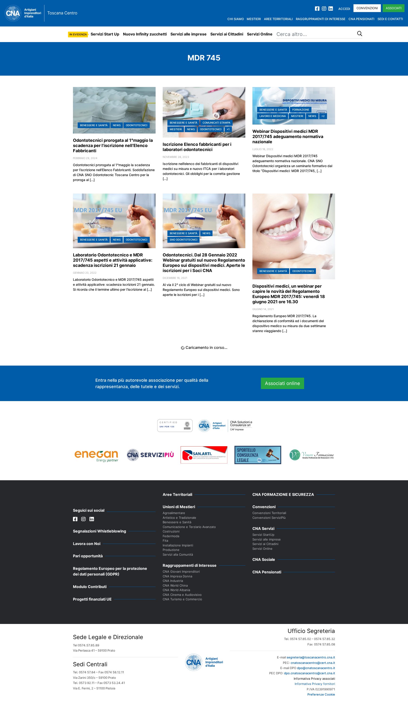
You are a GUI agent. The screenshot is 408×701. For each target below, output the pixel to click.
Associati (393, 8)
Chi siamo (235, 19)
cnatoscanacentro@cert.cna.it (313, 663)
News (117, 125)
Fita (165, 540)
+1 (228, 129)
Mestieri (254, 19)
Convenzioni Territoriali (269, 513)
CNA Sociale (263, 559)
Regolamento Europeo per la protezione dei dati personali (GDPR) (110, 571)
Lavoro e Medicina (272, 116)
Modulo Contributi (89, 586)
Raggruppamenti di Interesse (320, 19)
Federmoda (171, 536)
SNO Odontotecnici (183, 239)
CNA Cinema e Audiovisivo (182, 595)
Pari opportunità (88, 556)
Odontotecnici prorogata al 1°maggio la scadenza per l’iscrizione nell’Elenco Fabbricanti (113, 145)
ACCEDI (344, 9)
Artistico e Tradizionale (179, 517)
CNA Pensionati (361, 19)
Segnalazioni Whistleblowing (99, 531)
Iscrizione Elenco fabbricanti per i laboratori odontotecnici (197, 147)
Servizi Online (259, 34)
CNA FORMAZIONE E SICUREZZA (283, 494)
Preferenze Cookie (321, 694)
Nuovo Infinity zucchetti (145, 34)
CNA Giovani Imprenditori (181, 571)
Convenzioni (367, 8)
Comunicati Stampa (216, 122)
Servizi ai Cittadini (226, 34)
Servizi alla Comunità (178, 554)
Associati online (282, 383)
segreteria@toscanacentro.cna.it (311, 657)
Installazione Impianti (178, 545)
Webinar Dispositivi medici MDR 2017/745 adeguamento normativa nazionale (287, 136)
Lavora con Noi (86, 543)
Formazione (300, 109)
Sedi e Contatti (390, 19)
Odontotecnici (136, 125)
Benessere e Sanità (94, 125)
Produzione (171, 550)
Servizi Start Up (105, 34)
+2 (323, 116)
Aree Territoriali (278, 19)
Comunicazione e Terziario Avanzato (189, 527)
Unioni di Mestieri (179, 506)
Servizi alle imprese (188, 34)
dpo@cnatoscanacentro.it (316, 668)
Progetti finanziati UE (92, 599)
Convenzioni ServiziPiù (269, 517)
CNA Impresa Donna (177, 576)
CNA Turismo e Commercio (182, 599)
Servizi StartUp (263, 535)
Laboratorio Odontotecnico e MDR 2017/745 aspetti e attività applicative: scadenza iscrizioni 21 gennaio (112, 260)
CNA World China (175, 585)
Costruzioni (171, 531)
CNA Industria (173, 581)
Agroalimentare (174, 513)
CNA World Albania (176, 590)
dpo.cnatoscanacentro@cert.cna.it (309, 673)
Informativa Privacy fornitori (315, 684)
